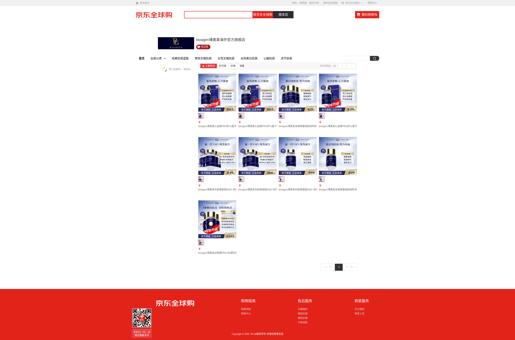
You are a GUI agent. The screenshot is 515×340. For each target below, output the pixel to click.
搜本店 (283, 14)
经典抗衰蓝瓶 (180, 58)
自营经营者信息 (275, 334)
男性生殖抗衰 (203, 58)
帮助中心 (372, 3)
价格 (233, 66)
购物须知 (246, 309)
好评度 (222, 66)
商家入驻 (359, 313)
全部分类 (156, 58)
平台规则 (359, 309)
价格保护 (303, 309)
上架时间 (210, 66)
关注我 (204, 46)
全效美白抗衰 (249, 58)
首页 (141, 58)
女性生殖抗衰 (226, 58)
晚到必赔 (303, 318)
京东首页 (144, 3)
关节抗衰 (286, 58)
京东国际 (160, 17)
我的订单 (314, 3)
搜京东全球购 (262, 14)
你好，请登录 (299, 3)
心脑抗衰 (269, 58)
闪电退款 (303, 322)
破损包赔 (303, 313)
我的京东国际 (330, 3)
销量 (242, 66)
